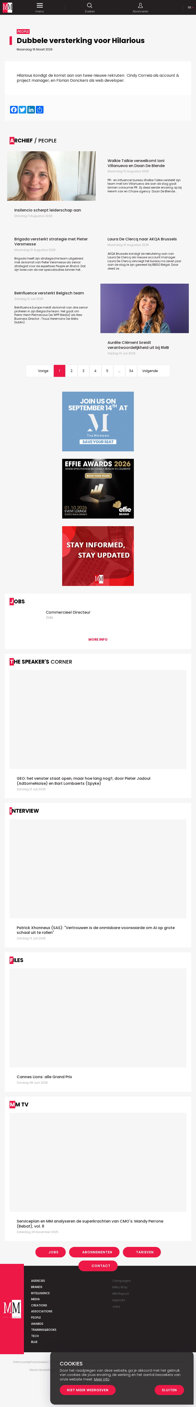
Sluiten (169, 1390)
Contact (101, 1265)
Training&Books (43, 1330)
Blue (34, 1342)
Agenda (118, 1300)
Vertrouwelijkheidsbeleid (30, 1362)
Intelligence (40, 1293)
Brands (36, 1287)
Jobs (54, 1252)
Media (35, 1299)
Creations (39, 1305)
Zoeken (90, 11)
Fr (189, 7)
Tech (35, 1336)
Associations (41, 1311)
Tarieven (145, 1252)
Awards (37, 1324)
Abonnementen (97, 1252)
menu (39, 11)
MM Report (120, 1293)
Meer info (101, 1379)
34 (131, 370)
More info (98, 639)
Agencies (38, 1281)
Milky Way (119, 1287)
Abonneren (140, 11)
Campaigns (121, 1280)
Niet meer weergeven (88, 1390)
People (36, 1317)
